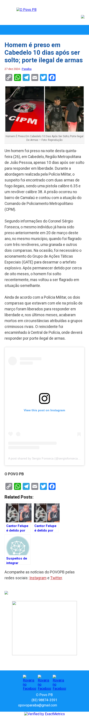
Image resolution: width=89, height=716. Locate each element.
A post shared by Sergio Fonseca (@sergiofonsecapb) (45, 458)
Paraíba (27, 69)
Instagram (37, 578)
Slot (61, 705)
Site (68, 705)
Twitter (56, 578)
